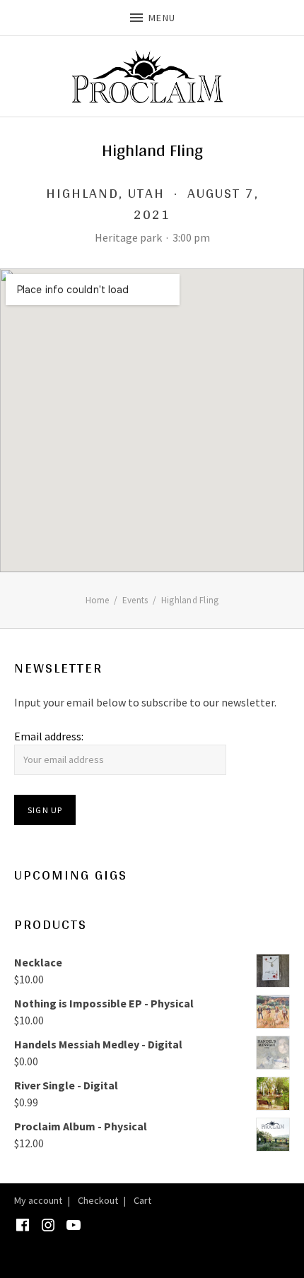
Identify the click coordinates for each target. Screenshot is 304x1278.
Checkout (98, 1200)
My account (38, 1200)
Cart (142, 1200)
